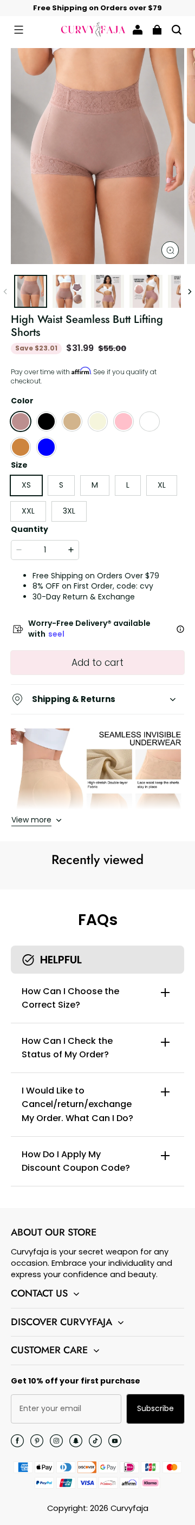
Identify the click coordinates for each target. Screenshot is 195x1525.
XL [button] (162, 485)
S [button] (61, 485)
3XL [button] (69, 510)
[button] (18, 29)
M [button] (95, 485)
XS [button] (26, 485)
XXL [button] (28, 510)
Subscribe (155, 1408)
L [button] (127, 485)
